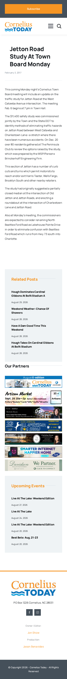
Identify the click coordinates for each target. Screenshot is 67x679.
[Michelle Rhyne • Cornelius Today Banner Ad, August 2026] (33, 408)
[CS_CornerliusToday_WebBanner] (33, 434)
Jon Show (33, 632)
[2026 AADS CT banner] (33, 421)
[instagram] (37, 612)
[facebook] (29, 612)
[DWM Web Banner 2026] (33, 461)
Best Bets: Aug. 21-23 (24, 537)
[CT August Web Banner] (33, 377)
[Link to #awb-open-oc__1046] (59, 26)
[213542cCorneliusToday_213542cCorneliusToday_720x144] (33, 447)
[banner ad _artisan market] (33, 390)
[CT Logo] (18, 22)
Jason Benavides (33, 646)
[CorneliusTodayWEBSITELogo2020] (33, 581)
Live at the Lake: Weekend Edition (32, 498)
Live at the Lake (21, 511)
